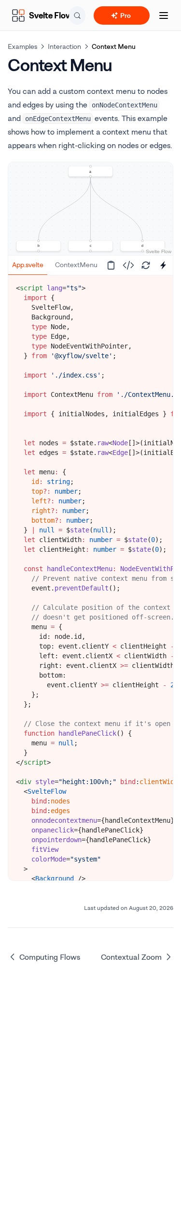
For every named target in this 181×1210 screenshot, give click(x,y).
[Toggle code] (128, 265)
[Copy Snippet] (111, 265)
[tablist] (52, 265)
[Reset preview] (145, 265)
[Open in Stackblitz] (163, 265)
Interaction (64, 46)
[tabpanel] (90, 641)
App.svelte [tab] (27, 264)
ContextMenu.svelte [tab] (86, 264)
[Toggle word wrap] (158, 286)
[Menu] (163, 15)
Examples (22, 46)
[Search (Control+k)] (77, 15)
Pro (125, 15)
